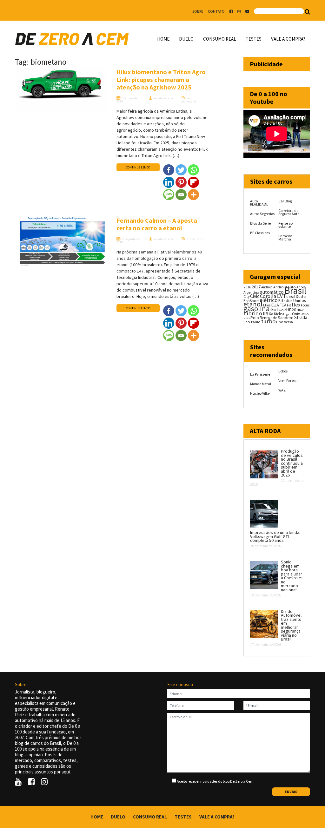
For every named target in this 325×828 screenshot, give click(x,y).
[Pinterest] (181, 182)
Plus (246, 318)
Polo (254, 317)
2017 (256, 287)
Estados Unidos (292, 300)
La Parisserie (260, 374)
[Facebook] (168, 169)
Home (163, 39)
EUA (275, 305)
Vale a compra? (288, 39)
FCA (283, 305)
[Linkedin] (168, 182)
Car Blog (285, 201)
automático (272, 292)
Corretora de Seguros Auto (288, 212)
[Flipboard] (193, 182)
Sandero (286, 317)
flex (296, 304)
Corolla (268, 296)
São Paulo (252, 321)
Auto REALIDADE (259, 203)
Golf (282, 309)
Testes (254, 39)
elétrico (269, 300)
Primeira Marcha (285, 237)
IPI (265, 314)
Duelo (186, 39)
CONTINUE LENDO (138, 167)
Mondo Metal (260, 383)
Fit (289, 305)
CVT (281, 295)
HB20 (291, 309)
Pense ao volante (285, 225)
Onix (296, 314)
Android (267, 287)
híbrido (252, 313)
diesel (291, 296)
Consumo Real (219, 39)
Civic (254, 296)
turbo (268, 321)
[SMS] (168, 194)
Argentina (251, 292)
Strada (300, 317)
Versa (288, 321)
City (246, 296)
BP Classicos (260, 232)
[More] (193, 194)
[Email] (181, 194)
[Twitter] (181, 169)
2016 (247, 286)
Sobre (197, 11)
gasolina (256, 308)
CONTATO (216, 11)
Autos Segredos (262, 213)
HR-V (300, 310)
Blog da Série (260, 223)
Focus (305, 305)
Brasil (295, 290)
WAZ (282, 390)
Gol (274, 309)
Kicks (278, 314)
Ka (271, 314)
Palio (305, 313)
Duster (301, 296)
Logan (287, 314)
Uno (279, 321)
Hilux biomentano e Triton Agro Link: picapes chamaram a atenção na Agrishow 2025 (161, 79)
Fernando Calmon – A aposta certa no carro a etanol (156, 224)
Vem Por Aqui (289, 380)
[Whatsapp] (193, 169)
